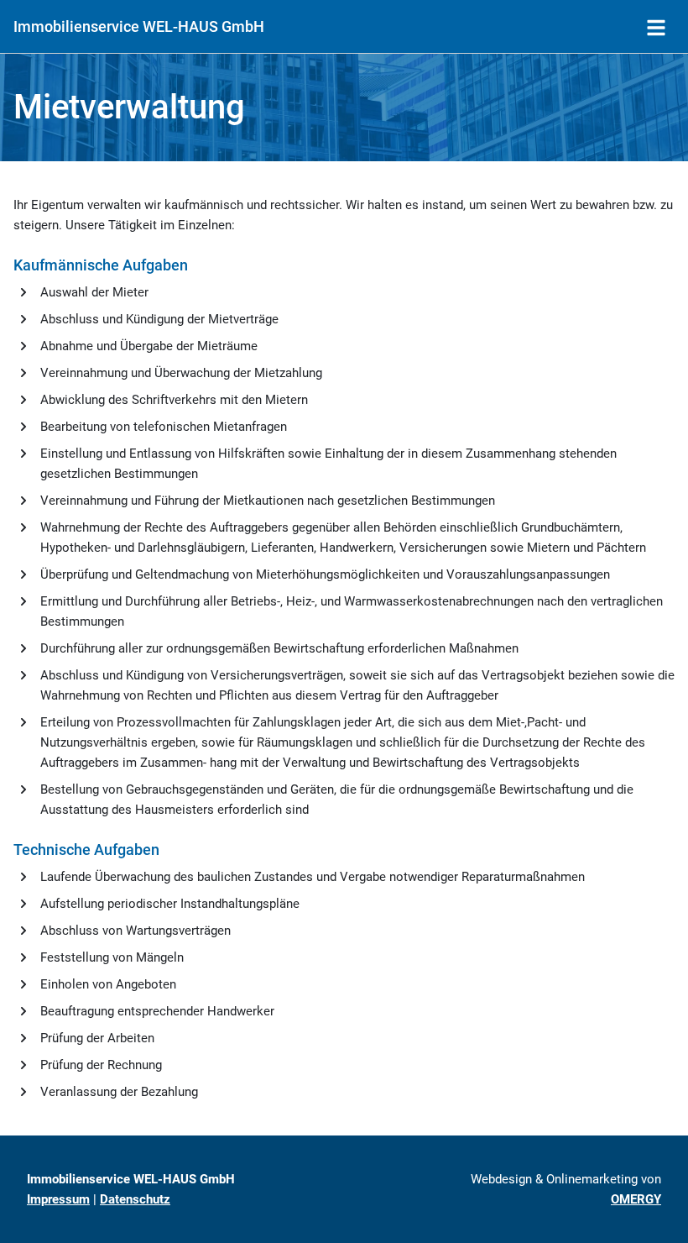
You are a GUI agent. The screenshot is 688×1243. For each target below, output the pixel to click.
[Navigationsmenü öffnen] (656, 26)
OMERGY (636, 1199)
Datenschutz (135, 1199)
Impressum (58, 1199)
